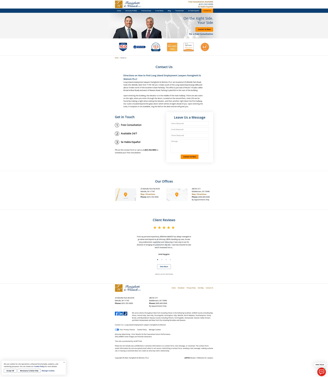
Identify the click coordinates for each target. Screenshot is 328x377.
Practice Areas (146, 11)
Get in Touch (125, 117)
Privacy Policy (191, 288)
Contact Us (207, 11)
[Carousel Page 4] (170, 260)
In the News (159, 11)
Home (119, 11)
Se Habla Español (205, 7)
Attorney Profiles (131, 11)
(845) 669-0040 (204, 197)
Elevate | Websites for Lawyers (198, 358)
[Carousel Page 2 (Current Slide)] (162, 260)
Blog (169, 11)
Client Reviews (164, 220)
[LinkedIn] (121, 314)
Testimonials (179, 11)
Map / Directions (148, 194)
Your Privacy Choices (127, 330)
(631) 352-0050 (206, 4)
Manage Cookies (155, 330)
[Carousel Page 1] (157, 260)
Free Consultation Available (200, 2)
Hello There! (320, 365)
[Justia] (125, 314)
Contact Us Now (204, 29)
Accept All (10, 371)
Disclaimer (181, 288)
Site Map (201, 288)
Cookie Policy (142, 330)
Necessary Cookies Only (29, 371)
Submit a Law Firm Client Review (164, 274)
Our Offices (164, 181)
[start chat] (321, 372)
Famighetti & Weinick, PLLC (139, 358)
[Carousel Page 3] (166, 260)
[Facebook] (117, 314)
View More (164, 267)
